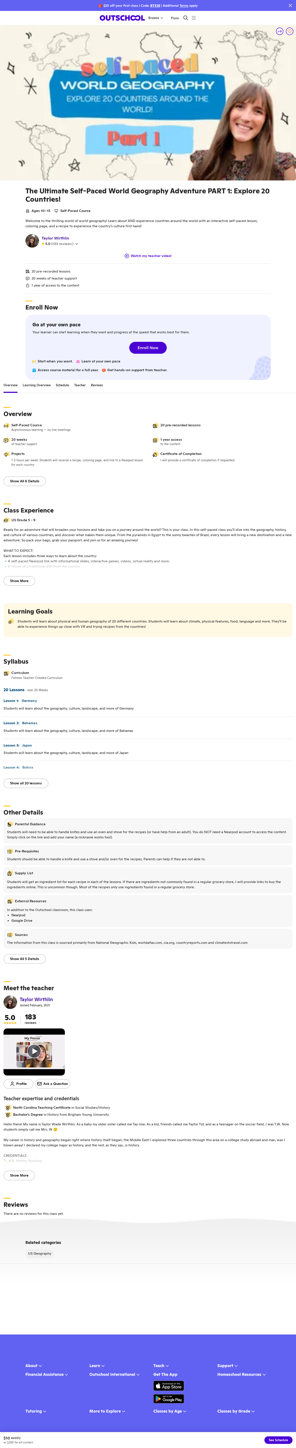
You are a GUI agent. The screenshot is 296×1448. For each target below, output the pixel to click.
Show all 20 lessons (26, 783)
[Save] (289, 31)
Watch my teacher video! (151, 256)
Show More (19, 581)
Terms (183, 5)
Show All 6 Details (24, 481)
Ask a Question (55, 1083)
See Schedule (278, 1440)
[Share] (280, 31)
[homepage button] (122, 18)
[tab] (11, 385)
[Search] (186, 18)
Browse (153, 18)
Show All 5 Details (24, 959)
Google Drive (21, 920)
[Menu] (193, 18)
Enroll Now (148, 347)
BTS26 (155, 5)
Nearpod (18, 915)
